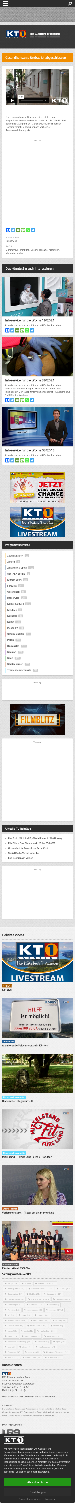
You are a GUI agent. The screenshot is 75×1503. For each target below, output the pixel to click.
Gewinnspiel (15, 1305)
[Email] (18, 230)
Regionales (16, 646)
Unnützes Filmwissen (57, 1352)
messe (58, 1326)
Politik (13, 640)
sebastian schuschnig (19, 1342)
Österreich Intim (18, 634)
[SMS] (23, 230)
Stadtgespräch (18, 664)
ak (28, 1283)
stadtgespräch (47, 1347)
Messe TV (15, 628)
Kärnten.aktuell (18, 604)
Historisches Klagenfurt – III (17, 1101)
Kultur (13, 622)
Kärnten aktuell (17, 1320)
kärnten (43, 1315)
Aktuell (13, 562)
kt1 (11, 1315)
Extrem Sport (17, 580)
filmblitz (34, 1294)
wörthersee (54, 1357)
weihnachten (32, 1357)
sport (60, 1342)
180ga (12, 1283)
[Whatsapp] (28, 230)
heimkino (35, 1305)
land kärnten (40, 1320)
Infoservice (11, 241)
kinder (54, 1305)
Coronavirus (12, 250)
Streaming (14, 1352)
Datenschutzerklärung (30, 1499)
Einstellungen (38, 1492)
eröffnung (24, 250)
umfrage (33, 1352)
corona (65, 1289)
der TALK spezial (18, 574)
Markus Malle (15, 1326)
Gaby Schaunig (40, 1299)
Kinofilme (14, 1310)
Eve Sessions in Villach (20, 858)
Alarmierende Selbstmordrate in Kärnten (25, 1045)
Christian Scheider (41, 1289)
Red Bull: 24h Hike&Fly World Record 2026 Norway (35, 838)
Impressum (50, 1499)
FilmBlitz (15, 586)
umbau (20, 253)
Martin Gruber (38, 1326)
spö (11, 1347)
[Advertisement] (37, 181)
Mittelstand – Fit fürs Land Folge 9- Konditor (27, 1157)
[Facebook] (8, 230)
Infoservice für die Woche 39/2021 (29, 380)
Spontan (14, 652)
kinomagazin (34, 1310)
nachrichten (47, 1331)
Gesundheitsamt (39, 250)
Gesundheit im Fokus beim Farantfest (28, 848)
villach (13, 1357)
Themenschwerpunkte (22, 670)
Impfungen (53, 250)
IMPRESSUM (7, 1396)
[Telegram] (33, 230)
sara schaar (54, 1336)
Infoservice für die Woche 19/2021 (29, 320)
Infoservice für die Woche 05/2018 (29, 450)
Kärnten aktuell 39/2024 (16, 1268)
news (12, 1336)
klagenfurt (11, 253)
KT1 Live (14, 610)
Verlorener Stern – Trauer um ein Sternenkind (28, 1212)
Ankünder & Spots (20, 568)
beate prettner (16, 1289)
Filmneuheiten (16, 1299)
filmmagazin (54, 1294)
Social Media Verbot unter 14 (23, 853)
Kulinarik (14, 616)
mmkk (12, 1331)
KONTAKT (19, 1396)
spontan (43, 1342)
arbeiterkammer (46, 1283)
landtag (61, 1320)
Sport (13, 658)
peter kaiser (32, 1336)
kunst (26, 1315)
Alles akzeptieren (37, 1482)
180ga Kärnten (17, 556)
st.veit (26, 1347)
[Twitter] (13, 230)
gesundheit (63, 1299)
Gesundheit (15, 592)
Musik (28, 1331)
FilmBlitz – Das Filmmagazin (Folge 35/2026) (31, 843)
